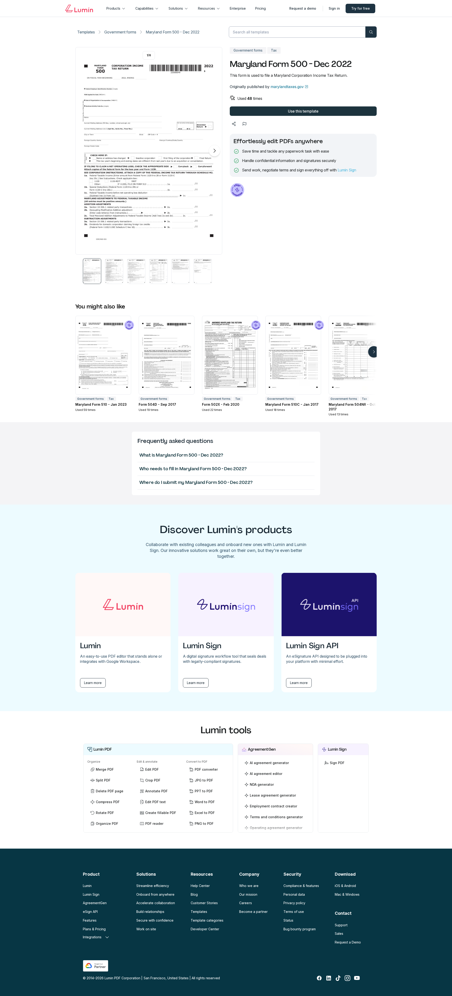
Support (341, 925)
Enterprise (238, 8)
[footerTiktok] (338, 978)
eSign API (90, 912)
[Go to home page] (79, 8)
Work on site (146, 929)
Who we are (248, 886)
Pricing (260, 8)
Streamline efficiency (152, 886)
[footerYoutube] (357, 978)
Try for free (360, 8)
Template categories (207, 920)
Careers (245, 903)
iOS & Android (345, 886)
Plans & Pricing (94, 929)
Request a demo (302, 8)
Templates (86, 32)
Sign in (334, 8)
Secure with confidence (155, 920)
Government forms (120, 32)
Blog (194, 894)
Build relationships (150, 912)
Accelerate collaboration (155, 903)
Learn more (93, 683)
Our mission (248, 894)
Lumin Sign (347, 170)
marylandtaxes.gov (287, 86)
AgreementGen (95, 903)
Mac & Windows (347, 894)
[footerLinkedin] (328, 978)
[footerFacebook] (319, 978)
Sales (339, 933)
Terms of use (293, 912)
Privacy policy (294, 903)
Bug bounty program (299, 929)
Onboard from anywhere (155, 894)
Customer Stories (204, 903)
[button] (92, 271)
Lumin (87, 886)
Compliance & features (301, 886)
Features (90, 920)
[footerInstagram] (347, 978)
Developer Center (205, 929)
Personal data (294, 894)
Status (288, 920)
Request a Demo (348, 942)
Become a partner (253, 912)
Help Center (200, 886)
